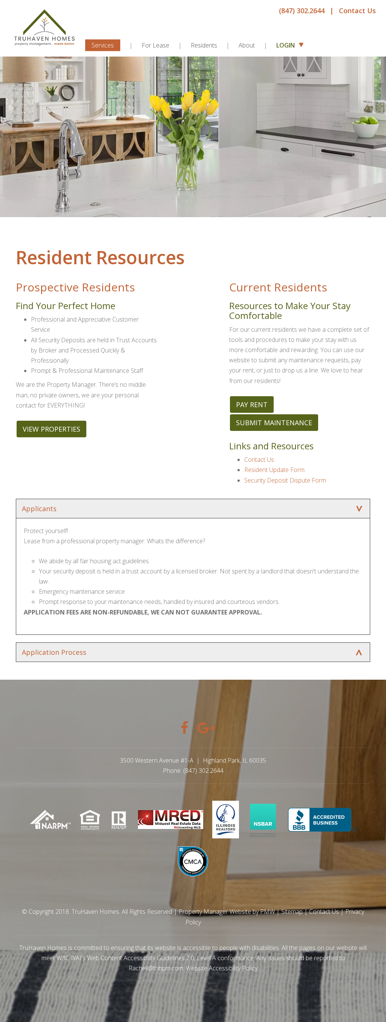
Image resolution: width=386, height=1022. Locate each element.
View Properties (51, 429)
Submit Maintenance (274, 422)
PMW (267, 911)
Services (103, 45)
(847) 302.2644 (302, 10)
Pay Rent (252, 404)
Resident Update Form (274, 470)
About (247, 45)
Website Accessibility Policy (221, 968)
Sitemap (292, 911)
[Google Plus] (202, 725)
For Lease (155, 45)
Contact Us (357, 10)
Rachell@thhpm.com (156, 968)
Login (286, 45)
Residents (204, 45)
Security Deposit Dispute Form (285, 480)
